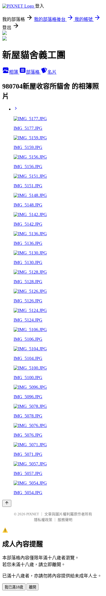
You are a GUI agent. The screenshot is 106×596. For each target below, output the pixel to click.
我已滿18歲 (14, 587)
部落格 (33, 72)
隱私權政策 (43, 520)
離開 (32, 587)
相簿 (14, 72)
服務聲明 (65, 520)
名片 (52, 72)
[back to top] (6, 503)
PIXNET (32, 514)
